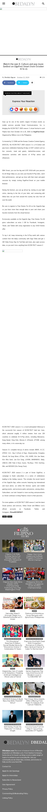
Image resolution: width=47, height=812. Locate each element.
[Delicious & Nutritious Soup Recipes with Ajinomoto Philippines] (34, 603)
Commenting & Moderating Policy (15, 793)
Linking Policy (7, 798)
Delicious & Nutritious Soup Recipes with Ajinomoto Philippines (34, 615)
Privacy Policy (7, 789)
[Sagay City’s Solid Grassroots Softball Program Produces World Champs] (34, 546)
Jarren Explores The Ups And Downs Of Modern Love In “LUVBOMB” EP (34, 674)
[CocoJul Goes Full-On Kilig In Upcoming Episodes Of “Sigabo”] (34, 716)
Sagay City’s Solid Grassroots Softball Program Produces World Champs (34, 557)
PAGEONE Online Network (13, 639)
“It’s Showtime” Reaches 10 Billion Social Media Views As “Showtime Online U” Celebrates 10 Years (12, 645)
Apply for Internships (10, 775)
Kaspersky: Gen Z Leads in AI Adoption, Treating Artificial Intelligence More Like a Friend (12, 674)
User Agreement (8, 784)
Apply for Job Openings (10, 771)
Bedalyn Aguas (10, 77)
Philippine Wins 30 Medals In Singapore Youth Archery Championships (34, 585)
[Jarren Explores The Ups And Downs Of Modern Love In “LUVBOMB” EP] (34, 660)
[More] (32, 82)
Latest (4, 516)
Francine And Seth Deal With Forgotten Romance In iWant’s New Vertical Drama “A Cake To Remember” (34, 645)
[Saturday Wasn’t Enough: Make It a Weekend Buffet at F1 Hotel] (12, 603)
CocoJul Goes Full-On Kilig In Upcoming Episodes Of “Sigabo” (34, 729)
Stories (10, 516)
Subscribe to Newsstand (11, 780)
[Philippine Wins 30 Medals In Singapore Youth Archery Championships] (34, 574)
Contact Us (6, 766)
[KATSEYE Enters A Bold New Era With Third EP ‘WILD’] (12, 688)
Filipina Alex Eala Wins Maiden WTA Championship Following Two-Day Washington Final (12, 586)
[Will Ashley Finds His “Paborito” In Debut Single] (12, 716)
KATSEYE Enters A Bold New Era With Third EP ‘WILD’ (13, 701)
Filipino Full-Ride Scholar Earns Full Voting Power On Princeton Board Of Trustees (12, 558)
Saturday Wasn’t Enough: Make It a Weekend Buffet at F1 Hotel (12, 616)
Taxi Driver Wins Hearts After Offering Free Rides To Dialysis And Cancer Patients (34, 702)
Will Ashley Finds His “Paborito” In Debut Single (12, 729)
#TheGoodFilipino (34, 696)
